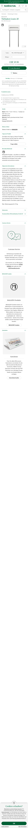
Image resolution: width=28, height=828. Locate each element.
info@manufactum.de (14, 268)
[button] (25, 25)
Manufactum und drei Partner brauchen (13, 809)
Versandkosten (20, 64)
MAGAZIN (14, 129)
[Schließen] (27, 1)
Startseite (4, 14)
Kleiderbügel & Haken (13, 14)
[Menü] (2, 6)
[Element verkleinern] (23, 46)
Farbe (7, 52)
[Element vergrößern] (25, 46)
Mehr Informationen (22, 826)
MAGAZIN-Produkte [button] (14, 325)
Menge (7, 57)
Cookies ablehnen (5, 826)
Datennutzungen (5, 812)
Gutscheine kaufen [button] (14, 377)
